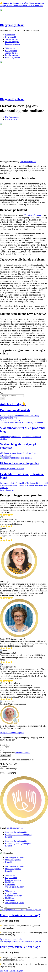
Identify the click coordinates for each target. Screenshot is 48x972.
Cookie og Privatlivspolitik (16, 832)
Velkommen (10, 35)
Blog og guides (11, 37)
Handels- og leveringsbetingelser (18, 834)
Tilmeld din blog (11, 39)
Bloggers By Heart (12, 25)
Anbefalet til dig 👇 (13, 404)
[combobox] (12, 395)
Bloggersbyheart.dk (15, 828)
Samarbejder (10, 884)
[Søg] (29, 907)
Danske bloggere (12, 42)
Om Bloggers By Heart (14, 857)
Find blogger (10, 882)
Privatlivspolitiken (22, 753)
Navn (2, 748)
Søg (1, 907)
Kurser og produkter (13, 880)
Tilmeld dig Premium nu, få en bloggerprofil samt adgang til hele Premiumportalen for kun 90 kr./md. (22, 4)
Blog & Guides (11, 878)
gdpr (2, 750)
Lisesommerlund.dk (28, 162)
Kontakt (8, 837)
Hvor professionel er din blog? (20, 915)
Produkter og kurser (13, 860)
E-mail (3, 745)
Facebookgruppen (12, 44)
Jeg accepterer (16, 753)
